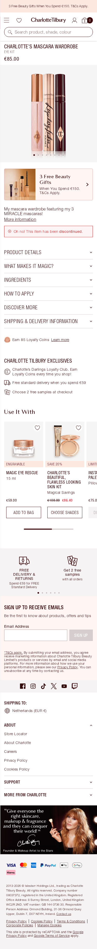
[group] (22, 472)
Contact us (63, 913)
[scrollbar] (48, 529)
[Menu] (6, 20)
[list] (48, 113)
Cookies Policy (16, 769)
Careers (10, 751)
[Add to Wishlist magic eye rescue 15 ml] (37, 428)
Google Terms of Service (52, 936)
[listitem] (48, 113)
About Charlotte (17, 742)
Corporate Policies (19, 925)
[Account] (74, 19)
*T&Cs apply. (13, 653)
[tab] (34, 155)
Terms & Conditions (71, 921)
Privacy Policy (67, 667)
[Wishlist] (19, 20)
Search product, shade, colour (43, 32)
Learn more (60, 339)
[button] (10, 32)
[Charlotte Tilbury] (48, 20)
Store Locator (15, 734)
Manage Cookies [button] (50, 925)
